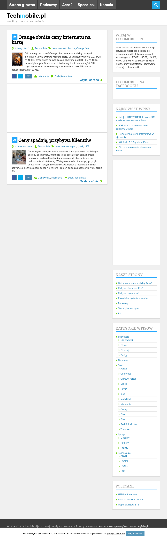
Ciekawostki (44, 177)
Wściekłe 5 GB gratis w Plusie (134, 142)
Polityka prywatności (128, 293)
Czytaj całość (90, 80)
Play (123, 414)
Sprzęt (121, 434)
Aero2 (67, 4)
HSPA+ (124, 466)
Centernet (126, 373)
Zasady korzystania (61, 526)
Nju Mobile (126, 404)
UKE (87, 146)
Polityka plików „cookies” (130, 288)
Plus (123, 419)
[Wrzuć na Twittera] (20, 76)
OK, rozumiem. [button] (135, 533)
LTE (123, 471)
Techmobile (41, 48)
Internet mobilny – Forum (131, 499)
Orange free (82, 48)
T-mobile (125, 429)
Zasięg (124, 355)
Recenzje (123, 360)
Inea (123, 393)
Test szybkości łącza (128, 308)
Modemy (125, 437)
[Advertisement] (57, 108)
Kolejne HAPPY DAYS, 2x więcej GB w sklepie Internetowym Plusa (135, 118)
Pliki (120, 313)
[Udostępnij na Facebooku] (14, 76)
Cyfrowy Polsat (128, 378)
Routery (125, 442)
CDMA (124, 456)
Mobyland (126, 399)
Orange (124, 409)
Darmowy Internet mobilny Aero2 (135, 283)
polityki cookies (116, 533)
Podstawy (48, 4)
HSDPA (124, 461)
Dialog (124, 383)
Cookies (132, 526)
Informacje (43, 76)
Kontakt (106, 4)
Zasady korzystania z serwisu (133, 298)
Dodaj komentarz (63, 76)
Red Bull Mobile (129, 424)
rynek (80, 146)
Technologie (124, 452)
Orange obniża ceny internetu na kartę (51, 39)
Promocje (125, 350)
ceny (54, 48)
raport (73, 146)
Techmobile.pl (29, 526)
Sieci (120, 365)
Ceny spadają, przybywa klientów (54, 140)
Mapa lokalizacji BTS (128, 504)
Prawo (124, 345)
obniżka (71, 48)
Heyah (124, 388)
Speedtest (86, 4)
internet (62, 48)
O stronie (43, 526)
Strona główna (22, 4)
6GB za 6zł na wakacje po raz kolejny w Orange (133, 127)
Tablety (124, 447)
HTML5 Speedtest (127, 494)
